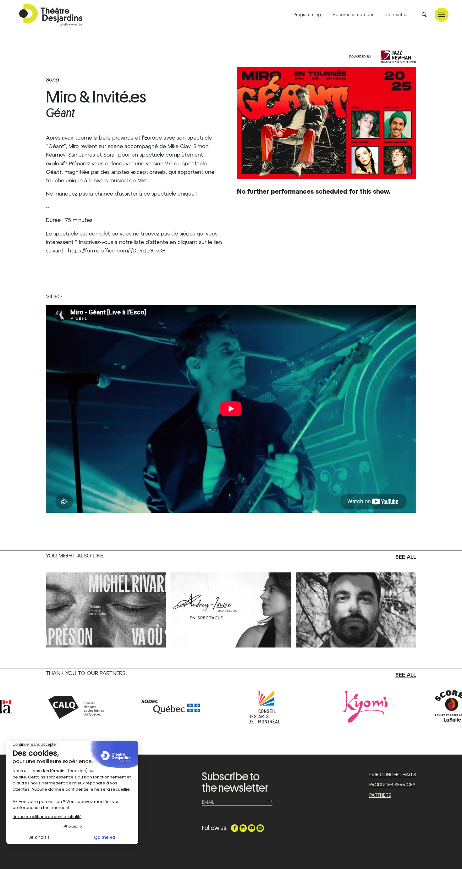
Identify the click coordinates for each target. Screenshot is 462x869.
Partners (380, 795)
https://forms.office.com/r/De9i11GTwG (116, 251)
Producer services (392, 785)
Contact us (397, 15)
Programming (307, 15)
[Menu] (441, 15)
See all (405, 557)
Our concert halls (392, 775)
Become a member (353, 15)
